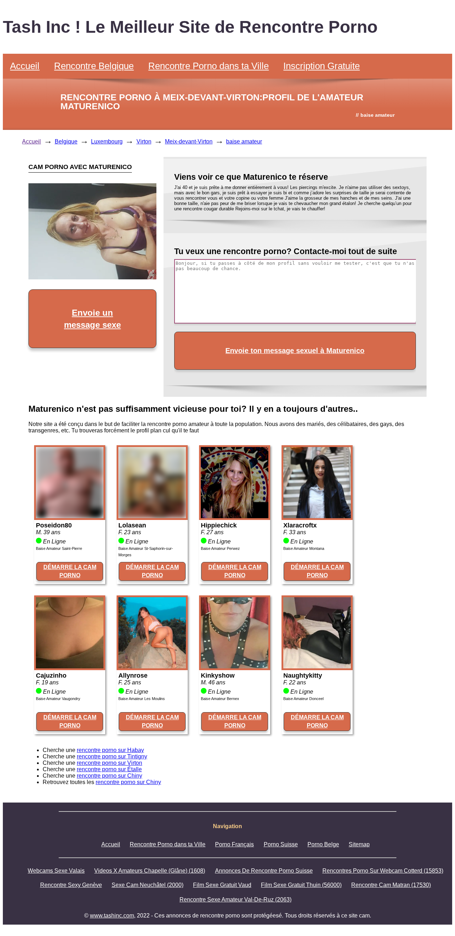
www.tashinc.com (112, 916)
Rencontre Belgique (94, 66)
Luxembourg (107, 141)
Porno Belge (323, 844)
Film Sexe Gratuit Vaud (222, 885)
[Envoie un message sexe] (92, 277)
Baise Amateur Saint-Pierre (59, 548)
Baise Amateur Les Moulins (141, 698)
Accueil (24, 66)
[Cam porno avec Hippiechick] (234, 516)
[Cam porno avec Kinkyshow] (234, 666)
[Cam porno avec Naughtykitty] (317, 666)
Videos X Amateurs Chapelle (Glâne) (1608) (149, 871)
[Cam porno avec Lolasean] (152, 516)
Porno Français (234, 844)
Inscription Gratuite (321, 66)
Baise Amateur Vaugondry (58, 698)
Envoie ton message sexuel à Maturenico (294, 350)
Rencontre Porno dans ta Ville (208, 66)
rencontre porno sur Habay (110, 750)
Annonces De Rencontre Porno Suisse (264, 871)
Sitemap (359, 844)
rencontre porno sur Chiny (109, 776)
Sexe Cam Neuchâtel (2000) (147, 885)
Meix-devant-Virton (189, 141)
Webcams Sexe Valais (56, 871)
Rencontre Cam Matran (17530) (391, 885)
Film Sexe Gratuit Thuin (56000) (301, 885)
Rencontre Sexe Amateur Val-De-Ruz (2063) (235, 899)
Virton (143, 141)
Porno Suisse (281, 844)
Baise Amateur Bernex (220, 698)
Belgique (66, 141)
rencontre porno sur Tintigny (112, 756)
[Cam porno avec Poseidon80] (69, 516)
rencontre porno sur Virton (109, 763)
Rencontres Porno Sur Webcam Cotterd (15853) (382, 871)
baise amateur (244, 141)
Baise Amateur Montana (303, 548)
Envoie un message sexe (92, 319)
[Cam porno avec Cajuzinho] (69, 666)
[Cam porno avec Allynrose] (152, 666)
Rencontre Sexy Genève (71, 885)
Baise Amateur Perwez (220, 548)
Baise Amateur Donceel (303, 698)
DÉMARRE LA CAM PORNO (69, 571)
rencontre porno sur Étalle (109, 769)
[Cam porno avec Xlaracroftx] (317, 516)
